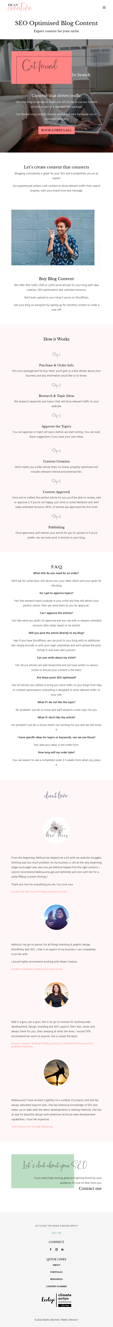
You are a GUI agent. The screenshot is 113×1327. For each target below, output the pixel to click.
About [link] (56, 1265)
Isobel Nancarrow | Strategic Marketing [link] (32, 1126)
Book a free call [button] (56, 130)
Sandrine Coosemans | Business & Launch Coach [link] (37, 969)
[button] (104, 7)
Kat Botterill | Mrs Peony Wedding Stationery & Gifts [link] (39, 891)
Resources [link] (56, 1279)
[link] (20, 7)
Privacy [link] (73, 1320)
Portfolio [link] (56, 1272)
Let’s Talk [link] (56, 1233)
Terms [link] (64, 1320)
